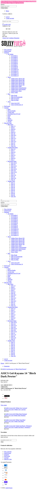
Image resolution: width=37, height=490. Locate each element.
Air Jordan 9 (14, 68)
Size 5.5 (13, 155)
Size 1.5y (13, 175)
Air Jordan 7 (14, 65)
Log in (7, 17)
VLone (9, 121)
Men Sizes (10, 124)
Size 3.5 (13, 149)
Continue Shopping (14, 38)
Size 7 (12, 159)
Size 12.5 (13, 141)
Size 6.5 (13, 158)
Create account (10, 18)
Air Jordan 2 (14, 57)
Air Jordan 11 (14, 71)
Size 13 (13, 143)
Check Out (5, 38)
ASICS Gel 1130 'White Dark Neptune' (15, 415)
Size (2, 382)
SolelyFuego (7, 51)
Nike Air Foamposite (16, 97)
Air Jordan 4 (14, 60)
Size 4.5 (13, 152)
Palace (9, 118)
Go (2, 442)
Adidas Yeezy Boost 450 (17, 81)
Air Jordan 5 (14, 62)
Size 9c (13, 195)
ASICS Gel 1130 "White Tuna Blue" (14, 421)
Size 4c (13, 187)
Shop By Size (8, 123)
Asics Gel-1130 (15, 103)
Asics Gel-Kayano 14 (17, 104)
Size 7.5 (13, 126)
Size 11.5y (14, 166)
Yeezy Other (14, 92)
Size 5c (13, 189)
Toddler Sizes (11, 181)
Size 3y (13, 179)
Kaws (9, 115)
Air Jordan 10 (14, 69)
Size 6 (12, 156)
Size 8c (13, 193)
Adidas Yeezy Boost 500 (17, 83)
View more (4, 405)
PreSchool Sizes (12, 161)
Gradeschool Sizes (13, 147)
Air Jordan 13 (14, 74)
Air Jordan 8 (14, 66)
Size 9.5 (13, 132)
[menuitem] (22, 64)
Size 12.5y (14, 169)
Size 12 (13, 140)
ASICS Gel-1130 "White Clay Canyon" (15, 409)
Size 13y (13, 170)
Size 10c (13, 196)
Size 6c (13, 190)
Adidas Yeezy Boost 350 (17, 78)
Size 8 (12, 127)
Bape (9, 109)
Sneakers (6, 52)
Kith (9, 117)
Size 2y (13, 176)
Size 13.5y (14, 172)
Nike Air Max (15, 100)
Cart (6, 24)
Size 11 (13, 137)
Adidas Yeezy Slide (16, 86)
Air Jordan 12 (14, 72)
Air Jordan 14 (14, 75)
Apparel (6, 107)
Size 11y (13, 164)
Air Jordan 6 (14, 63)
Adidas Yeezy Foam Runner (18, 88)
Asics (9, 101)
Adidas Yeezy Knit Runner (18, 89)
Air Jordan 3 (14, 58)
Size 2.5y (13, 178)
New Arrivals (7, 49)
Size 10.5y (14, 163)
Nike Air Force (15, 98)
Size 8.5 (13, 129)
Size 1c (13, 182)
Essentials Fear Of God (14, 114)
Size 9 (12, 130)
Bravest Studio (12, 111)
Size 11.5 (13, 138)
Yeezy (9, 77)
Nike (9, 94)
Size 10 (13, 133)
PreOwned (7, 106)
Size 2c (13, 184)
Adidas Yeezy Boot (16, 91)
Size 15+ (13, 146)
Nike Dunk (14, 95)
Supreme (10, 120)
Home (2, 363)
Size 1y (13, 173)
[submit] (3, 23)
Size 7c (13, 192)
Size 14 (13, 144)
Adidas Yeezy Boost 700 (17, 85)
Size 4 (12, 150)
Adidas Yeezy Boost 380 (17, 80)
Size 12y (13, 167)
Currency (4, 14)
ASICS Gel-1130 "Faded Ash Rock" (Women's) (17, 427)
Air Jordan (10, 54)
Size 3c (13, 185)
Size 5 (12, 153)
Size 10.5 (13, 135)
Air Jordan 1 (14, 55)
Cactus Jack (11, 112)
